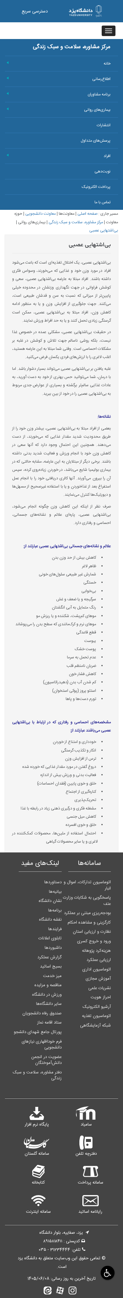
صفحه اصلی (87, 213)
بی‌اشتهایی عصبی (103, 230)
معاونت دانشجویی (40, 213)
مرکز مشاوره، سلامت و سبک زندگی (76, 222)
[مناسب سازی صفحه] (106, 1273)
